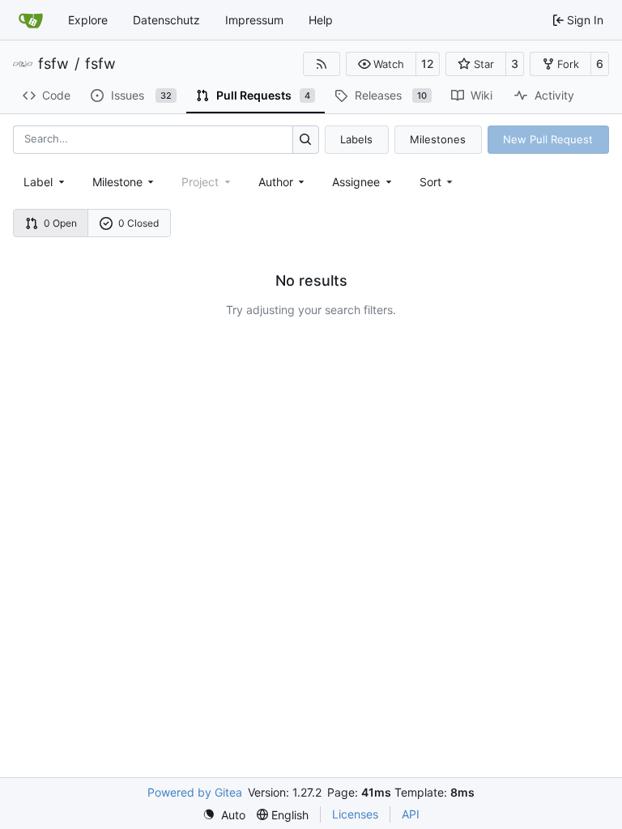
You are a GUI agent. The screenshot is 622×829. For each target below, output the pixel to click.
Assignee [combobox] (356, 182)
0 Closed (138, 223)
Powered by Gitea (194, 792)
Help (321, 20)
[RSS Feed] (321, 64)
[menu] (437, 182)
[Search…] (305, 139)
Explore (88, 20)
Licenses (355, 814)
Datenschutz (166, 20)
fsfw (53, 64)
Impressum (254, 20)
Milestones (438, 139)
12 (427, 63)
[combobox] (45, 182)
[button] (381, 64)
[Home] (30, 20)
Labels (356, 139)
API (411, 814)
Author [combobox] (275, 182)
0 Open (60, 223)
